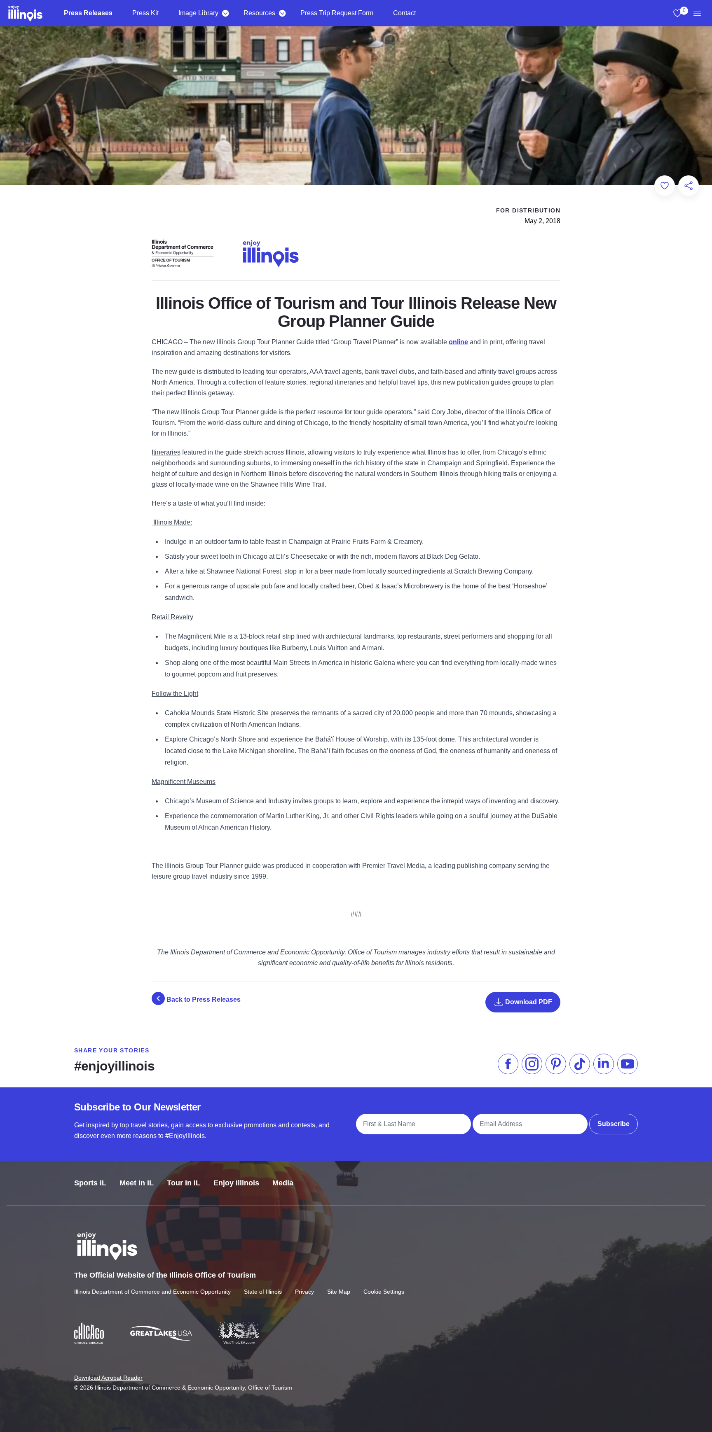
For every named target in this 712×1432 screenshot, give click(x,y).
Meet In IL (136, 1183)
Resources (259, 12)
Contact (404, 12)
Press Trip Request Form (336, 12)
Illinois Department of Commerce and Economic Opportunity (152, 1291)
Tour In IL (183, 1183)
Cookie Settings (383, 1291)
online (458, 341)
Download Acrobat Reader (108, 1377)
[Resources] (282, 13)
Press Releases (88, 12)
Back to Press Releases (203, 999)
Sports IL (90, 1183)
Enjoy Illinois (236, 1183)
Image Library (198, 12)
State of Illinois (263, 1291)
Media (282, 1183)
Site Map (338, 1291)
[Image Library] (225, 13)
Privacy (304, 1291)
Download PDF (528, 1001)
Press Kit (145, 12)
